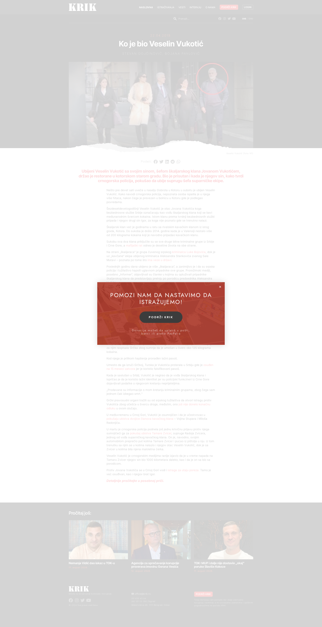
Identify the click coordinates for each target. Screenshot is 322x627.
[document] (161, 313)
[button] (220, 287)
